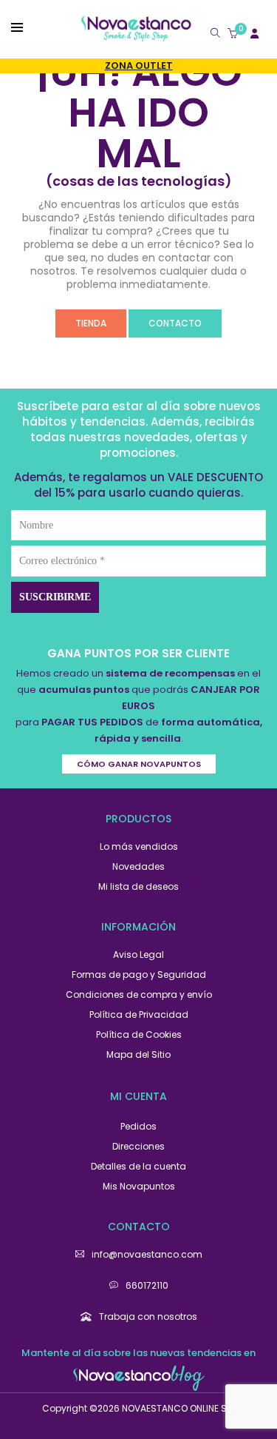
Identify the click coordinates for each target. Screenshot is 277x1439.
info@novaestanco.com (147, 1254)
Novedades (138, 866)
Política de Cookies (139, 1034)
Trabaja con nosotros (148, 1316)
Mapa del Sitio (138, 1054)
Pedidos (138, 1126)
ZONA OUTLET (139, 65)
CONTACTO (175, 323)
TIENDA (90, 323)
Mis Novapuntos (139, 1186)
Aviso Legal (138, 954)
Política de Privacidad (138, 1014)
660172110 (147, 1285)
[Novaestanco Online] (136, 35)
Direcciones (138, 1146)
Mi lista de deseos (138, 886)
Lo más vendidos (139, 846)
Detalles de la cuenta (138, 1166)
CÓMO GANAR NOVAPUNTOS (139, 764)
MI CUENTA (138, 1096)
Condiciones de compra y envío (139, 994)
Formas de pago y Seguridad (139, 974)
